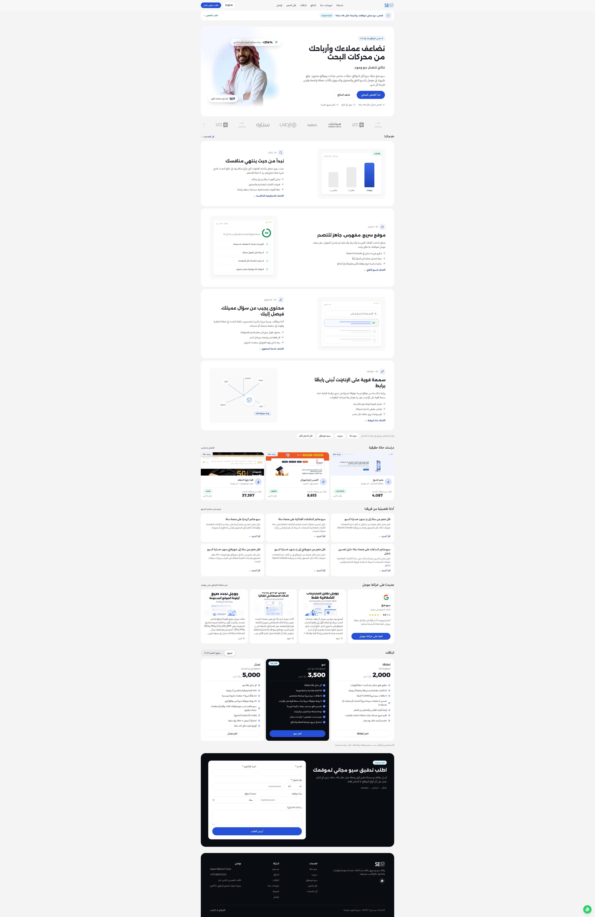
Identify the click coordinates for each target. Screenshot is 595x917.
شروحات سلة (326, 5)
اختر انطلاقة (362, 733)
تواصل (279, 5)
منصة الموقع (250, 793)
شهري (229, 653)
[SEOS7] (389, 5)
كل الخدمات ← (207, 136)
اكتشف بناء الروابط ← (375, 420)
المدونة (276, 891)
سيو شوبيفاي (325, 435)
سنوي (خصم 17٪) (212, 653)
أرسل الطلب (257, 831)
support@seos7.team (220, 869)
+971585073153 (218, 874)
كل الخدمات (312, 891)
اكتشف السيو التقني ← (375, 270)
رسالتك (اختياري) (294, 807)
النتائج (313, 5)
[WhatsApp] (382, 881)
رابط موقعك (296, 793)
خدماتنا (339, 5)
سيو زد (340, 435)
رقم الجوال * (296, 780)
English (229, 5)
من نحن (275, 869)
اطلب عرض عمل (210, 5)
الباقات (303, 5)
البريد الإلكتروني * (249, 766)
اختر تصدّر (232, 733)
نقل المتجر (291, 5)
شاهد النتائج (343, 95)
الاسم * (298, 766)
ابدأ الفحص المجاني (370, 95)
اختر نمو (298, 733)
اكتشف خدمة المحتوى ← (271, 348)
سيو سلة (353, 435)
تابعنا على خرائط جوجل (371, 636)
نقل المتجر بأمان (306, 435)
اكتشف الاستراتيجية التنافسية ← (268, 195)
